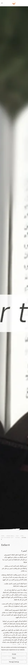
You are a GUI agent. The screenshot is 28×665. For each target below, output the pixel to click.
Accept (14, 654)
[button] (2, 3)
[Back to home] (14, 3)
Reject (14, 658)
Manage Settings (14, 662)
